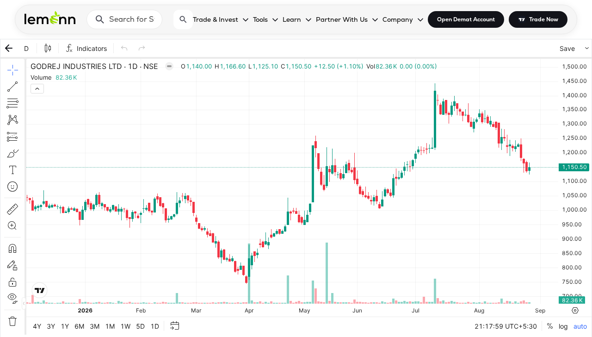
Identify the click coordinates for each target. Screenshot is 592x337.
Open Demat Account (466, 19)
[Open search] (183, 19)
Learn (292, 19)
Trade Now (543, 19)
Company (397, 19)
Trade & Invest (215, 19)
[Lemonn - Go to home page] (50, 18)
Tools (260, 19)
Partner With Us (342, 19)
